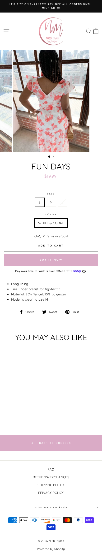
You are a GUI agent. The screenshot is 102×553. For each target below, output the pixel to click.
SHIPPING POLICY (50, 485)
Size (51, 193)
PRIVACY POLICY (51, 493)
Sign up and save (51, 507)
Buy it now (51, 259)
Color (51, 214)
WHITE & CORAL (51, 223)
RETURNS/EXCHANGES (51, 477)
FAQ (50, 469)
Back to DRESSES (54, 442)
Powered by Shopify (51, 549)
